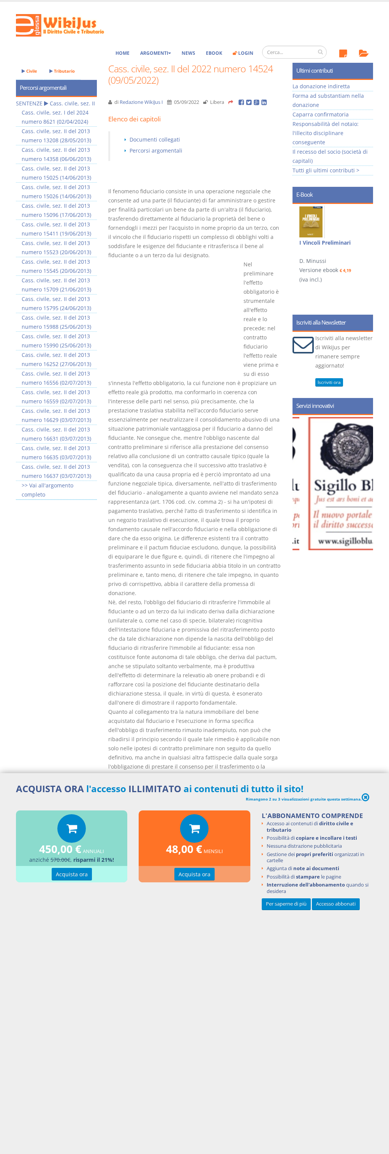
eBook (214, 53)
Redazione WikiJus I (141, 102)
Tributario (64, 71)
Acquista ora (72, 874)
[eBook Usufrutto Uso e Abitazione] (311, 221)
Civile (31, 71)
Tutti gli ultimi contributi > (326, 170)
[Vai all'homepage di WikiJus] (66, 24)
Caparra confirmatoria (321, 114)
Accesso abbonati (336, 904)
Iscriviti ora (329, 382)
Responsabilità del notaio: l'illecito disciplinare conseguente (326, 133)
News (188, 53)
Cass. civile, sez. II (72, 103)
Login (245, 53)
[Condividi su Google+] (257, 102)
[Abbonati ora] (71, 830)
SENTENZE (29, 103)
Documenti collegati (155, 139)
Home (122, 53)
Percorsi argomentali (156, 150)
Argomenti (154, 53)
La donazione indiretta (321, 86)
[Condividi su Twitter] (250, 102)
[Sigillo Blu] (339, 483)
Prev (301, 240)
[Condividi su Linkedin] (264, 102)
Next (364, 240)
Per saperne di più (286, 904)
